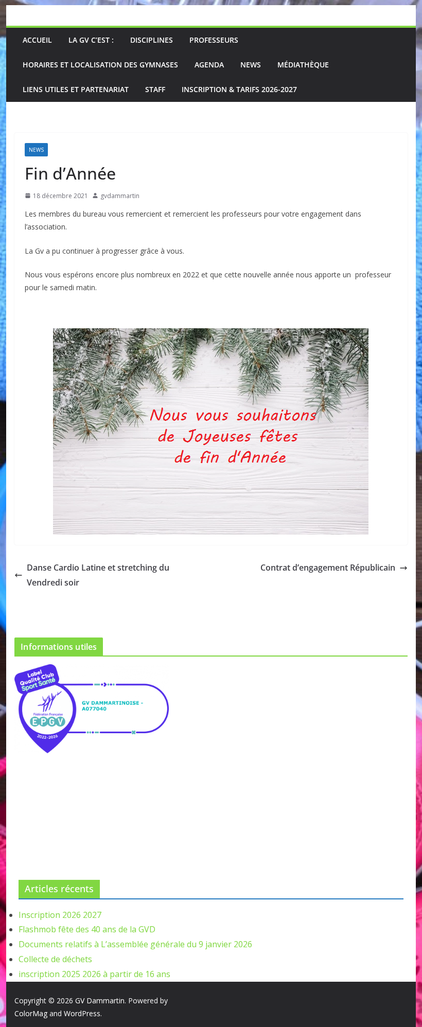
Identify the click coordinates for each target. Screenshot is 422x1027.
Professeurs (213, 40)
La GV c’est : (91, 40)
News (250, 64)
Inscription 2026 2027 (60, 914)
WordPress (82, 1013)
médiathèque (303, 64)
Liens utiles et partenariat (76, 89)
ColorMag (30, 1013)
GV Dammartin (100, 1000)
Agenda (209, 64)
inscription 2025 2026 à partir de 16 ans (94, 974)
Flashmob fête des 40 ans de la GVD (87, 929)
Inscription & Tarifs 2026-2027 (239, 89)
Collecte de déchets (55, 959)
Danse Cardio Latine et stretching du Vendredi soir (98, 575)
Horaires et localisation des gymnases (100, 64)
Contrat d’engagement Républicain (327, 567)
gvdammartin (119, 195)
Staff (155, 89)
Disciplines (151, 40)
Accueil (37, 40)
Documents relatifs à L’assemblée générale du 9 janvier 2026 (135, 944)
